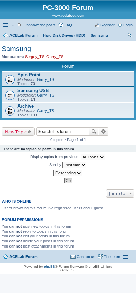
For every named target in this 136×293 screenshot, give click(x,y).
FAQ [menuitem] (68, 25)
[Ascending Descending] (68, 173)
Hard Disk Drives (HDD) (64, 35)
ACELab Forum (23, 35)
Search (94, 131)
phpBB (49, 266)
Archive (25, 106)
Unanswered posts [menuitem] (40, 25)
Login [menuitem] (128, 25)
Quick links (6, 25)
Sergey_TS (34, 57)
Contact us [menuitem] (86, 256)
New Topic (16, 131)
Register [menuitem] (107, 25)
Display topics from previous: (55, 156)
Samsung (99, 35)
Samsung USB (33, 90)
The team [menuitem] (112, 256)
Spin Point (28, 74)
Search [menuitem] (130, 36)
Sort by (55, 164)
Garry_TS (54, 57)
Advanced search (103, 131)
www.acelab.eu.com (68, 15)
